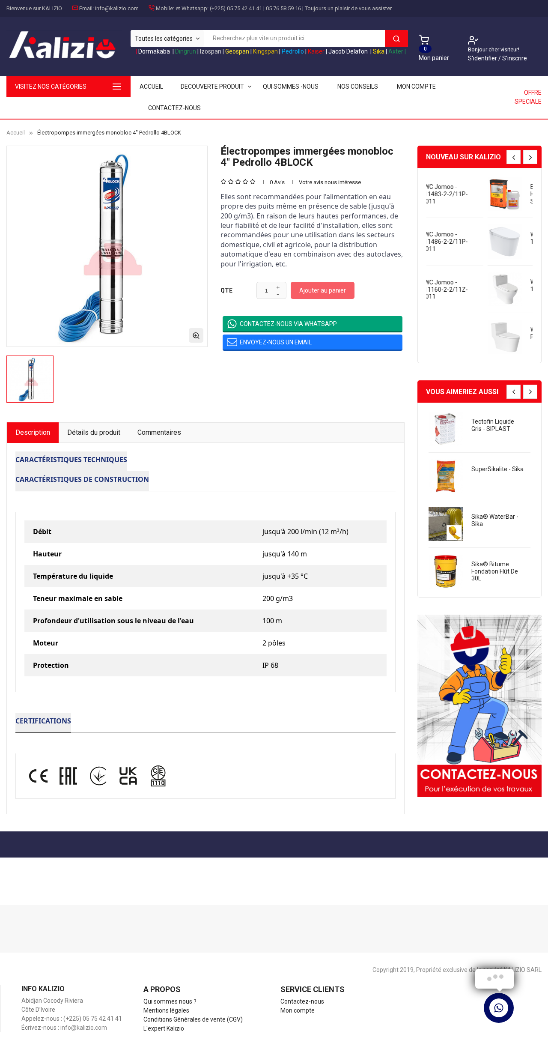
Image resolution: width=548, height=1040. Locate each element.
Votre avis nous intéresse (330, 182)
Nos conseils (357, 86)
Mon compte (416, 86)
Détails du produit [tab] (93, 432)
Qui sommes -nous (291, 86)
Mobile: (165, 8)
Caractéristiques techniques (71, 459)
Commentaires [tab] (159, 432)
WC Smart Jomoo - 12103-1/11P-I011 (497, 238)
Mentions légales (166, 1010)
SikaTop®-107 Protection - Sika (493, 473)
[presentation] (513, 157)
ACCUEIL (151, 86)
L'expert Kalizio (163, 1028)
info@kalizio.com (117, 8)
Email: (86, 8)
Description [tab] (32, 432)
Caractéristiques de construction (82, 479)
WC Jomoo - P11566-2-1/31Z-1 (496, 333)
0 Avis (277, 182)
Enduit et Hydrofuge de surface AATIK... (493, 194)
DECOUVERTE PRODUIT (212, 86)
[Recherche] (396, 38)
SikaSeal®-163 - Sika (493, 520)
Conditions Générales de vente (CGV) (193, 1019)
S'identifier (483, 58)
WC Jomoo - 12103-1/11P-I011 (496, 285)
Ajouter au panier (322, 290)
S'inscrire (514, 58)
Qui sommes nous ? (170, 1001)
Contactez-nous (174, 108)
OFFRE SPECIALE (528, 97)
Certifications (43, 721)
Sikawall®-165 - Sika (493, 425)
